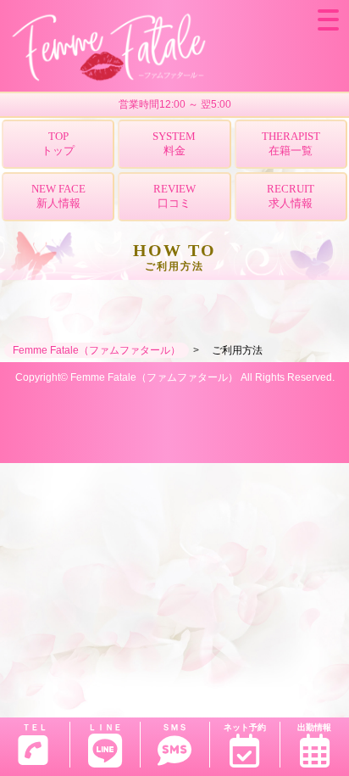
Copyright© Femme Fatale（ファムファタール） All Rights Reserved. (175, 377)
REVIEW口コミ (174, 195)
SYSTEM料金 (174, 143)
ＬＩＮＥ (105, 727)
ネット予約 (245, 727)
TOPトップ (58, 143)
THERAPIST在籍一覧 (291, 143)
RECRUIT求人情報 (290, 195)
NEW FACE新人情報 (58, 195)
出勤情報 (314, 727)
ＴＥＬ (34, 727)
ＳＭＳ (174, 727)
